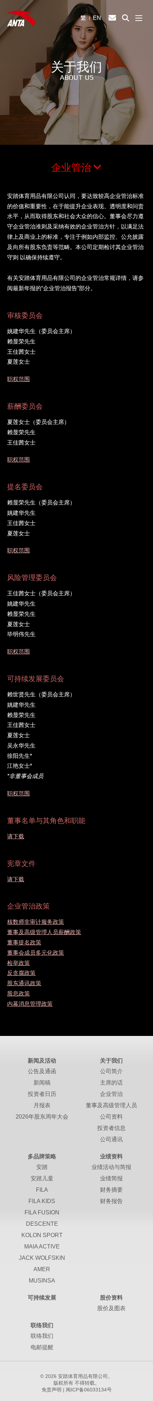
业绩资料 (111, 1156)
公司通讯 (111, 1139)
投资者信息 (111, 1128)
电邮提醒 (42, 1347)
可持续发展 (42, 1298)
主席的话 (111, 1083)
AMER (41, 1269)
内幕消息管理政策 (30, 1004)
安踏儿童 (42, 1178)
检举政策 (18, 963)
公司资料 (111, 1117)
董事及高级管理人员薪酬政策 (44, 932)
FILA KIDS (41, 1201)
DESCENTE (42, 1224)
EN (97, 18)
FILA (42, 1190)
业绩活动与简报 (111, 1167)
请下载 (15, 836)
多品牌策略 (42, 1156)
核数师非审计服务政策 (35, 922)
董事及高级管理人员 (111, 1105)
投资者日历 (42, 1094)
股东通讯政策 (24, 983)
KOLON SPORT (42, 1235)
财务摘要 (111, 1190)
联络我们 (42, 1325)
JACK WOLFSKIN (42, 1258)
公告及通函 (42, 1071)
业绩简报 (111, 1178)
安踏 (42, 1167)
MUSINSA (42, 1281)
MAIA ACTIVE (42, 1246)
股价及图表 (111, 1308)
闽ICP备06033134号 (89, 1389)
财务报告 (111, 1201)
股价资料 (111, 1298)
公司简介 (111, 1071)
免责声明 (52, 1389)
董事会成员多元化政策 (35, 953)
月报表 (42, 1105)
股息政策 (18, 994)
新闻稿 (42, 1083)
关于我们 (111, 1061)
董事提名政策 (24, 942)
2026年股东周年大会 (42, 1117)
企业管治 (71, 167)
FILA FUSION (42, 1212)
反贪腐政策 (21, 973)
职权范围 (18, 379)
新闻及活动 (42, 1061)
